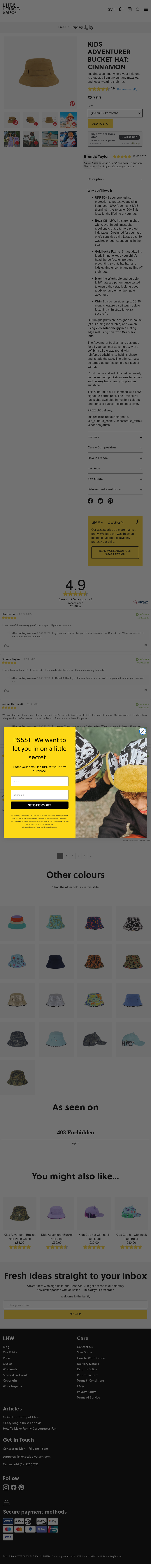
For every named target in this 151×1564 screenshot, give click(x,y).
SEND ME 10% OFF (39, 805)
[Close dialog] (142, 731)
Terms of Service (50, 827)
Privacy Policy (34, 827)
